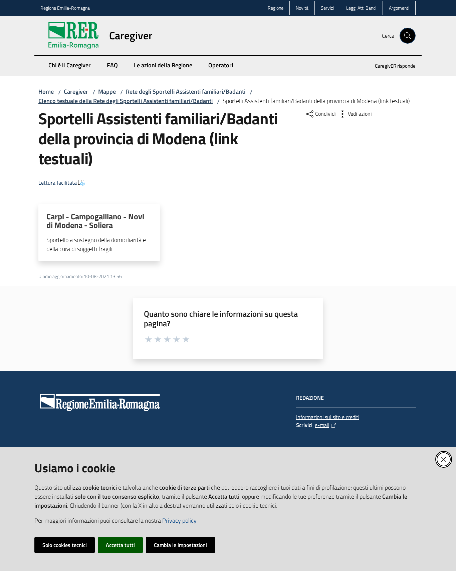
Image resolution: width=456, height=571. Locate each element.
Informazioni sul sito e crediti (327, 417)
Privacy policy (179, 520)
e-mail (322, 425)
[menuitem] (391, 66)
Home (46, 91)
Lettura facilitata (57, 183)
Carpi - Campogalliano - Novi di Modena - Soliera (95, 220)
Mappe (107, 91)
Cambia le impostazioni (180, 545)
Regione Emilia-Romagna (65, 7)
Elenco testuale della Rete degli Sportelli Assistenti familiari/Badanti (125, 100)
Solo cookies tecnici (64, 545)
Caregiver (76, 91)
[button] (408, 36)
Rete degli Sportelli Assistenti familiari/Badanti (185, 91)
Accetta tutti (120, 545)
